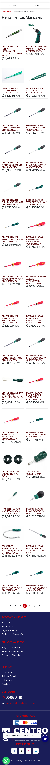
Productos (6, 12)
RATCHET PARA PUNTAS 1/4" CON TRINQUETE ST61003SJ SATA (37, 48)
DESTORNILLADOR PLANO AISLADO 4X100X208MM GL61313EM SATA (10, 435)
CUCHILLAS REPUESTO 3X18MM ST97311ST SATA (12, 474)
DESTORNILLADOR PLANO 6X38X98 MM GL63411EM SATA (35, 511)
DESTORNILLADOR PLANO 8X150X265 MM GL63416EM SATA (12, 165)
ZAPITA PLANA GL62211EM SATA (33, 473)
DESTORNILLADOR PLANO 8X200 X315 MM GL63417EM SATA (36, 165)
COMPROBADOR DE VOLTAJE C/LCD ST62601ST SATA (34, 90)
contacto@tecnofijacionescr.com (21, 703)
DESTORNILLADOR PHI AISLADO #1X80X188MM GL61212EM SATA (12, 279)
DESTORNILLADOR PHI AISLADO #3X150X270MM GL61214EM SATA (36, 280)
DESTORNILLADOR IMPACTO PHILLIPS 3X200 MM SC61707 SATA (35, 549)
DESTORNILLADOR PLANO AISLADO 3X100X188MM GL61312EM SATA (10, 319)
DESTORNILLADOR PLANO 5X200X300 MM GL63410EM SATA (12, 358)
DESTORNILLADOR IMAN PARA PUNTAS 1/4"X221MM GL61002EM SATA (12, 396)
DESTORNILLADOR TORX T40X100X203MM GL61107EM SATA (12, 239)
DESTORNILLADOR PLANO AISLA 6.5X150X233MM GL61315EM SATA (34, 319)
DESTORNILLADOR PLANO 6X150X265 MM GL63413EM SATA (36, 127)
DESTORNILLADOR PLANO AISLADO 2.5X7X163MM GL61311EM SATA (34, 396)
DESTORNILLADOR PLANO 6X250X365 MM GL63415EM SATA (36, 358)
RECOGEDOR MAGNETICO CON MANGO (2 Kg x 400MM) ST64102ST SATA (12, 549)
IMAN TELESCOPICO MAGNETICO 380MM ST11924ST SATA (11, 511)
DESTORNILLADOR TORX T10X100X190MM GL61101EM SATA (36, 434)
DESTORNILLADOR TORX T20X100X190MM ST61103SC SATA (36, 202)
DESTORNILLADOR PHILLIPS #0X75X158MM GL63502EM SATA (12, 202)
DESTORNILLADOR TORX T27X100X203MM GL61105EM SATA (36, 588)
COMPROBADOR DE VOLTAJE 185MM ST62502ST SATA (10, 90)
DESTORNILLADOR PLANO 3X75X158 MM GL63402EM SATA (11, 127)
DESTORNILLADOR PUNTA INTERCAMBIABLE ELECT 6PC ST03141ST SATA (12, 51)
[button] (37, 5)
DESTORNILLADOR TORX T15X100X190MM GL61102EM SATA (12, 588)
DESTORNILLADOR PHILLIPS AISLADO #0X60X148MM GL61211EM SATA (34, 240)
